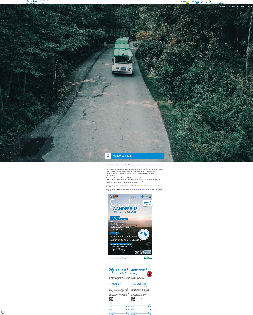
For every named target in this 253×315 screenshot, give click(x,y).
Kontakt (249, 6)
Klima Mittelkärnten (111, 164)
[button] (3, 312)
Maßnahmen (241, 6)
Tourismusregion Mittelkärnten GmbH (144, 189)
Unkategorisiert (119, 164)
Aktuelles (222, 6)
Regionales (231, 6)
